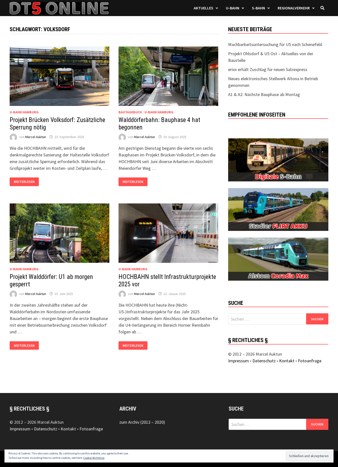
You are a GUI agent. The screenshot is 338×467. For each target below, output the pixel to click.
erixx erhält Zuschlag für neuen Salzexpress (267, 69)
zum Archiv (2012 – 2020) (142, 422)
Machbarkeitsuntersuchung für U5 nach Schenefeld (275, 44)
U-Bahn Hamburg (24, 112)
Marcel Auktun (35, 137)
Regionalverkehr (294, 7)
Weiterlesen (24, 181)
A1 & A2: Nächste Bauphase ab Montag (264, 94)
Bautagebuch (130, 112)
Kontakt (286, 361)
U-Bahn (232, 7)
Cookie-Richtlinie (93, 458)
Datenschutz (264, 361)
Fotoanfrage (309, 361)
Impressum (238, 361)
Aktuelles (203, 7)
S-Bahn (258, 7)
